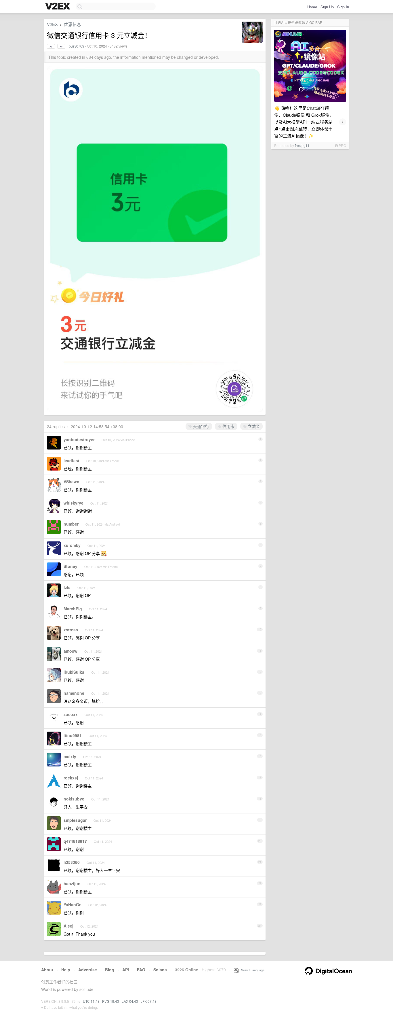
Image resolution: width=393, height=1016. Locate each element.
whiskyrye (73, 503)
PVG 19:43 (110, 1001)
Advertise (87, 969)
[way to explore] (58, 7)
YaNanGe (72, 904)
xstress (71, 629)
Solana (160, 969)
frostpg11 (302, 145)
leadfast (71, 460)
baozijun (72, 883)
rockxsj (71, 778)
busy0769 (76, 46)
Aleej (68, 926)
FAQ (141, 969)
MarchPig (73, 608)
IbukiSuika (74, 672)
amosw (70, 651)
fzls (67, 587)
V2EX (52, 24)
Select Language (251, 970)
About (47, 969)
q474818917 (75, 841)
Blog (109, 969)
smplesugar (75, 820)
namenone (74, 693)
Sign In (343, 7)
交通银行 (200, 426)
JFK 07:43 (149, 1001)
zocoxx (71, 714)
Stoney (70, 566)
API (125, 969)
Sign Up (327, 7)
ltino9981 (73, 735)
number (71, 524)
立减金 (253, 426)
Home (312, 7)
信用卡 (227, 426)
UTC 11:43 (91, 1001)
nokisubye (74, 799)
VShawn (71, 481)
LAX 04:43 (130, 1001)
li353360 (72, 862)
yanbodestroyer (79, 439)
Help (65, 969)
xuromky (72, 545)
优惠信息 (72, 24)
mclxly (70, 756)
